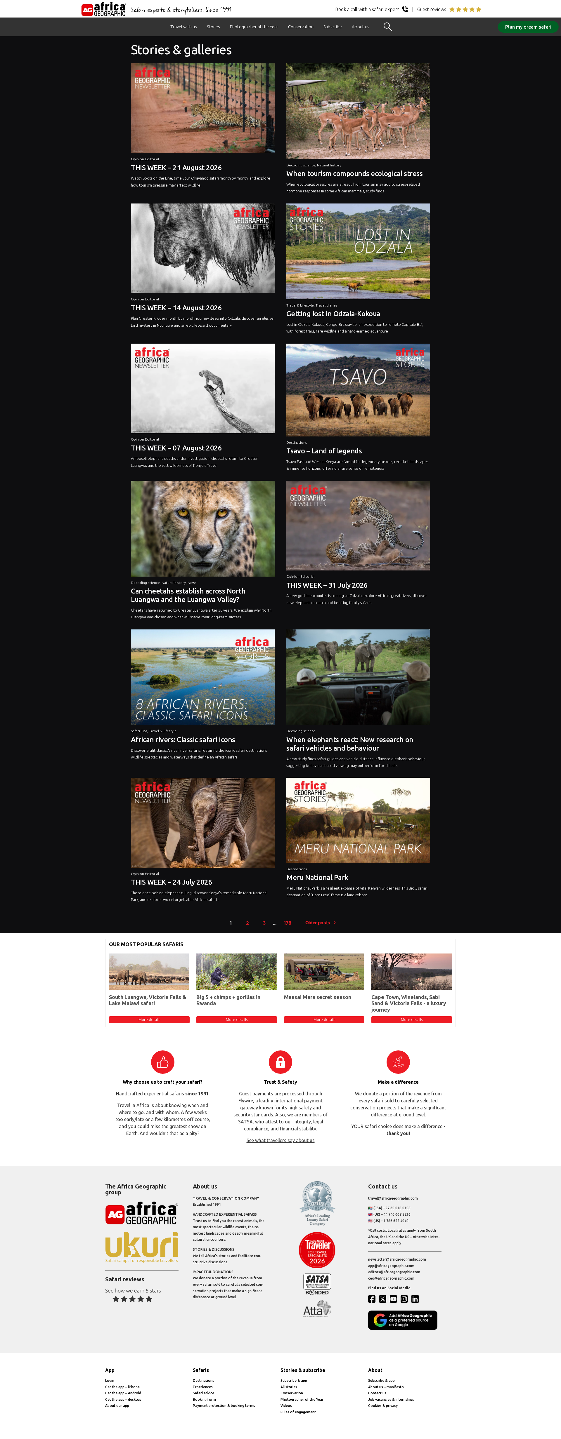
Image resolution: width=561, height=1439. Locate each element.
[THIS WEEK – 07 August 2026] (203, 390)
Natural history (329, 165)
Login (109, 1380)
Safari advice (203, 1393)
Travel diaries (326, 305)
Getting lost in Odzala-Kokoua (333, 314)
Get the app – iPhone (122, 1387)
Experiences (203, 1387)
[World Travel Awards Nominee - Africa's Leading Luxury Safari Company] (317, 1225)
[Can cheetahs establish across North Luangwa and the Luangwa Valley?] (203, 530)
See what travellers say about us (281, 1140)
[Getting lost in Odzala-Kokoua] (358, 252)
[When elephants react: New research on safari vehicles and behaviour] (358, 678)
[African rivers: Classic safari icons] (203, 678)
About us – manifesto (386, 1387)
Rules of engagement (298, 1412)
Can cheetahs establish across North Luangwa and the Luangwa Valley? (188, 595)
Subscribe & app (293, 1380)
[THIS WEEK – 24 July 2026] (203, 824)
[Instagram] (406, 1299)
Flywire (245, 1100)
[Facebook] (373, 1299)
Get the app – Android (123, 1393)
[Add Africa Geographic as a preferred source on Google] (404, 1328)
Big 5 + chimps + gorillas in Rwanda (228, 1000)
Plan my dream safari (528, 26)
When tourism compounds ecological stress (354, 174)
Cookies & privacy (383, 1405)
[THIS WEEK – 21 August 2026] (203, 109)
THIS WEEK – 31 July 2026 (327, 585)
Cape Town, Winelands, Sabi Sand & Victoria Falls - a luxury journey (408, 1003)
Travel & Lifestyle (300, 305)
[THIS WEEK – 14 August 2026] (203, 249)
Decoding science (300, 165)
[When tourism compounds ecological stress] (358, 112)
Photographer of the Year (254, 26)
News (192, 582)
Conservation (301, 26)
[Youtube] (395, 1299)
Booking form (204, 1399)
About (375, 1370)
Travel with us (183, 26)
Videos (286, 1405)
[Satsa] (317, 1293)
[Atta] (317, 1316)
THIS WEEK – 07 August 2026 (176, 448)
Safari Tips (139, 731)
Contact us (377, 1393)
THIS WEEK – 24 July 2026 (171, 882)
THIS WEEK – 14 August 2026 (176, 308)
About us (360, 26)
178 (287, 923)
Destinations (296, 442)
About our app (117, 1405)
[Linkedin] (416, 1299)
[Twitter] (384, 1299)
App (110, 1370)
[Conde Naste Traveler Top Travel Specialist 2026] (317, 1267)
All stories (288, 1387)
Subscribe (332, 26)
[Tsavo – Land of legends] (358, 391)
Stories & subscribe (302, 1370)
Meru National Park (317, 877)
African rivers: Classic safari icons (183, 740)
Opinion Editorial (145, 159)
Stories (213, 26)
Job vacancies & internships (391, 1399)
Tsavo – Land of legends (324, 451)
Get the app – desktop (123, 1399)
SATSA (245, 1121)
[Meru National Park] (358, 822)
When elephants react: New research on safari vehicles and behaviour (349, 744)
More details (149, 1019)
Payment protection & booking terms (224, 1405)
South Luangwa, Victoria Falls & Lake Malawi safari (147, 1000)
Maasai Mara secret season (317, 997)
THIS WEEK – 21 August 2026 (176, 168)
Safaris (201, 1370)
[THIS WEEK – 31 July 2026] (358, 527)
